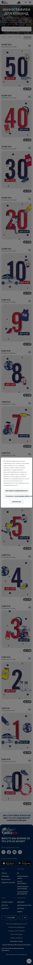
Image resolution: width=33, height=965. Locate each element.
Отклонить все (16, 501)
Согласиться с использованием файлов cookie (18, 496)
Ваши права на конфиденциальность (17, 490)
